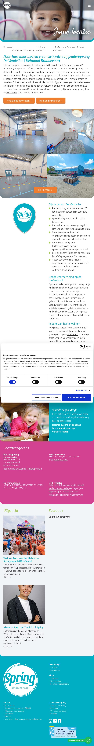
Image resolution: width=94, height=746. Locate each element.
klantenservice (60, 459)
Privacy (8, 716)
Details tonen (81, 390)
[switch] (35, 382)
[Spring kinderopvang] (7, 6)
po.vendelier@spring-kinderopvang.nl (24, 468)
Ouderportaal (55, 681)
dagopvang (78, 89)
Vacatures (54, 667)
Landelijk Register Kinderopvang (67, 494)
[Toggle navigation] (89, 5)
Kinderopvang (17, 50)
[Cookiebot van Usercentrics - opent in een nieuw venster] (81, 347)
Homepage (7, 47)
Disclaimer (9, 713)
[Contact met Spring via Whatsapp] (88, 740)
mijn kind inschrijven (49, 100)
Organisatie (55, 670)
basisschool (11, 92)
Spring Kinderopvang (60, 516)
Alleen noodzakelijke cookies (46, 397)
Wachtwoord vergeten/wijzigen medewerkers (23, 719)
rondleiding (72, 334)
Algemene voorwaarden (14, 711)
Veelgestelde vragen (58, 711)
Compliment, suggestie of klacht (18, 708)
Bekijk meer (44, 189)
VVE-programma (64, 256)
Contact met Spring (58, 705)
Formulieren (10, 705)
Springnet (54, 678)
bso (87, 89)
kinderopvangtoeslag (59, 488)
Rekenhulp (54, 708)
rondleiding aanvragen (18, 100)
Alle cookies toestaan (76, 397)
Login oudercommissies (59, 684)
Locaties (53, 713)
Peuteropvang (29, 50)
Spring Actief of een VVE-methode (65, 304)
